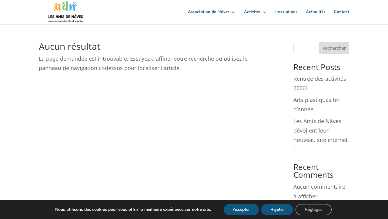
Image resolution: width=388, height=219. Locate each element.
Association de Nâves (208, 12)
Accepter (241, 209)
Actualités (315, 12)
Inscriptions (286, 12)
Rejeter (277, 209)
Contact (341, 12)
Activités (252, 12)
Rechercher (334, 48)
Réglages (314, 209)
